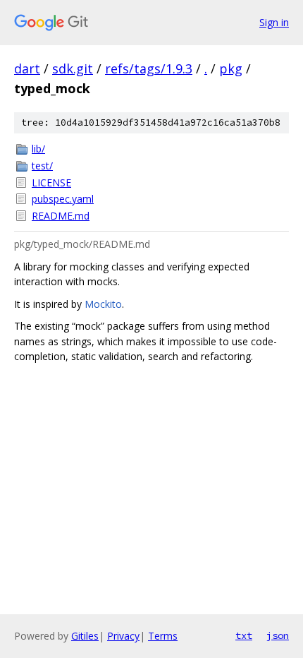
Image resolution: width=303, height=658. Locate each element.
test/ (42, 165)
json (277, 635)
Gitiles (85, 635)
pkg (230, 68)
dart (27, 68)
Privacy (123, 635)
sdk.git (72, 68)
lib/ (38, 148)
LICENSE (51, 182)
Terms (163, 635)
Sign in (274, 22)
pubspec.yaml (63, 198)
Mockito (103, 304)
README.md (60, 215)
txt (243, 635)
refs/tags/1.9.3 (148, 68)
